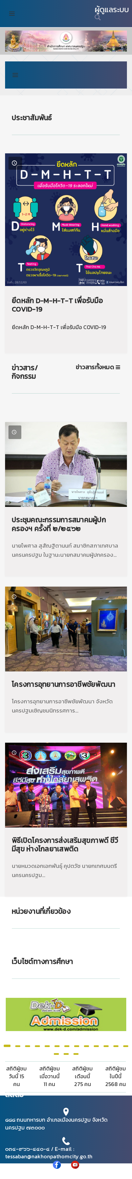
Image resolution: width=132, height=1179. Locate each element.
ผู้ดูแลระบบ (112, 9)
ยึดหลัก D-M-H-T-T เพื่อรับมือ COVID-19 (57, 304)
